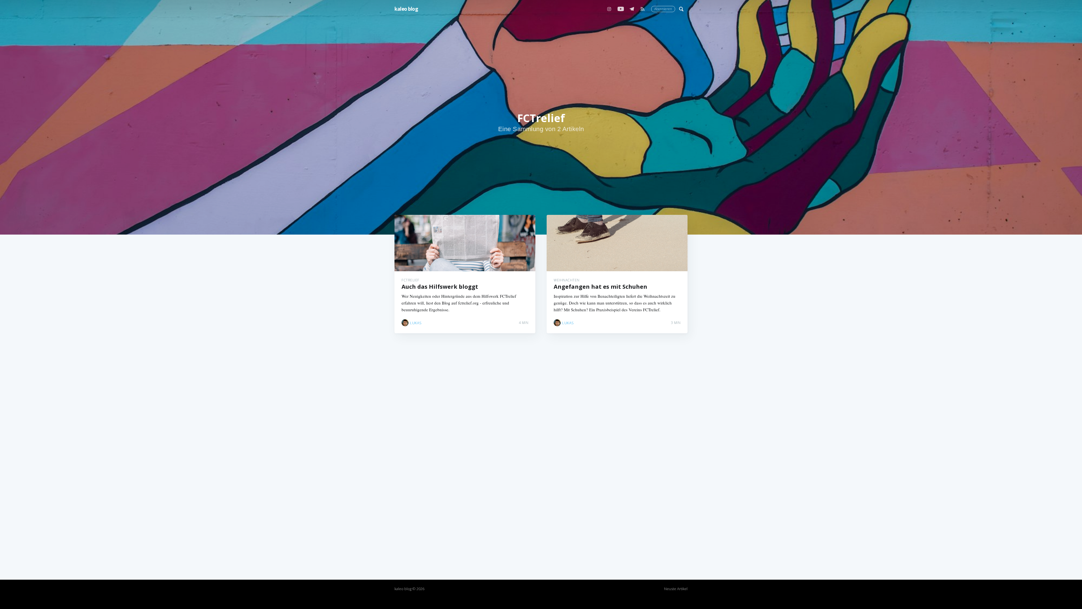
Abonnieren (663, 8)
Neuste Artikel (676, 588)
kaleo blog (406, 9)
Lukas (416, 322)
